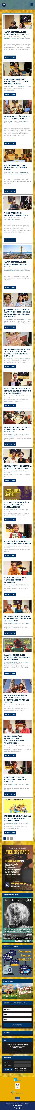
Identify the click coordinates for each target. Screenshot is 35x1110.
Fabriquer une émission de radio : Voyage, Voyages (17, 117)
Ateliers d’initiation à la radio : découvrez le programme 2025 (16, 504)
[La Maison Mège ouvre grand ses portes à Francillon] (17, 568)
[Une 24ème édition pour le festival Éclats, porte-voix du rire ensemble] (17, 379)
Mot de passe (7, 1065)
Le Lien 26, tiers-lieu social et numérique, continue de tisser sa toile (17, 618)
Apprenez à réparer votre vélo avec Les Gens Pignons (17, 542)
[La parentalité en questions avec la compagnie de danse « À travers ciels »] (17, 726)
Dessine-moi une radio (9, 824)
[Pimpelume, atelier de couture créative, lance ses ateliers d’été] (17, 69)
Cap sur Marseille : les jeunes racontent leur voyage (15, 167)
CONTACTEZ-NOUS (17, 1051)
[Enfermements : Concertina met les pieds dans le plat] (17, 456)
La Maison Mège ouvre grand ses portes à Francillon (15, 579)
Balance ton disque (8, 663)
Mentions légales (17, 1105)
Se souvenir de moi (21, 1068)
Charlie (10, 37)
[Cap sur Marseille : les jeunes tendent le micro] (17, 22)
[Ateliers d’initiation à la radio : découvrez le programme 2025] (17, 493)
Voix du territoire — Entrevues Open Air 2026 (16, 214)
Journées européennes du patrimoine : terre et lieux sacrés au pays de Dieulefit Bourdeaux (17, 313)
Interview (21, 38)
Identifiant (6, 1062)
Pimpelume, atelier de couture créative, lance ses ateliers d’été (16, 81)
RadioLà (11, 172)
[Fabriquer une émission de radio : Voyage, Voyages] (17, 107)
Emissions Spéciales (14, 38)
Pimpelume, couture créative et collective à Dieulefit (16, 779)
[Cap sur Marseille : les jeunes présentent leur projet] (17, 252)
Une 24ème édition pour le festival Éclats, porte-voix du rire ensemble (17, 390)
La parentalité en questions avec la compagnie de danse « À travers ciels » (16, 739)
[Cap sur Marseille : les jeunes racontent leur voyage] (17, 155)
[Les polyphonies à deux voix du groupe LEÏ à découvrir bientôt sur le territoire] (17, 686)
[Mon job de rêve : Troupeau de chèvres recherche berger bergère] (17, 806)
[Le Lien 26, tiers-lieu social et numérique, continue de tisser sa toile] (17, 606)
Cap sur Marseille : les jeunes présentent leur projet (15, 264)
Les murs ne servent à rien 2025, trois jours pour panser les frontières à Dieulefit (17, 352)
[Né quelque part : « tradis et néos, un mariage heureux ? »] (17, 417)
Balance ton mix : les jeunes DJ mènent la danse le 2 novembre (17, 657)
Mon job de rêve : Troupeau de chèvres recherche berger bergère (17, 818)
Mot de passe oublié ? (20, 1070)
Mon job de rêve (19, 824)
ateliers (22, 37)
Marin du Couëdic (13, 396)
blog (26, 509)
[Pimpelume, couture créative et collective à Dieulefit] (17, 767)
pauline (11, 86)
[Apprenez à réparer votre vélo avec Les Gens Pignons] (17, 531)
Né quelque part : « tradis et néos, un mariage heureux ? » (17, 429)
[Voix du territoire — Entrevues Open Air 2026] (17, 203)
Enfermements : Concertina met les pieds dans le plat (18, 467)
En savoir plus (10, 57)
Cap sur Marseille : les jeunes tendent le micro (16, 33)
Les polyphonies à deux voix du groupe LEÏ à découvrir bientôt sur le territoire (16, 698)
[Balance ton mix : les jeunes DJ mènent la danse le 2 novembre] (17, 645)
